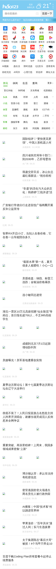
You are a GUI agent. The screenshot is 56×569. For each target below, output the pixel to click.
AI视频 (5, 66)
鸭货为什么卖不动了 (12, 20)
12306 (50, 61)
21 (46, 6)
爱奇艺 (42, 42)
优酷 (14, 61)
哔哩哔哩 (14, 51)
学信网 (14, 42)
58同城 (21, 90)
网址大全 (50, 72)
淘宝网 (23, 51)
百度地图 (23, 42)
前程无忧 (6, 72)
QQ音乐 (39, 66)
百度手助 (41, 51)
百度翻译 (32, 42)
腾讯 (23, 32)
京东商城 (34, 90)
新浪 (42, 32)
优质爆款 (48, 90)
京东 (5, 51)
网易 (51, 32)
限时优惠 (28, 66)
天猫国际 (5, 61)
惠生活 (17, 66)
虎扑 (23, 61)
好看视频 (51, 42)
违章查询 (50, 66)
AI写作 (17, 72)
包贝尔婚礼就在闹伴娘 (33, 20)
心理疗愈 (28, 72)
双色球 (39, 72)
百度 (5, 32)
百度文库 (41, 61)
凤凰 (14, 32)
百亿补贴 (8, 90)
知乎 (32, 61)
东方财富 (5, 42)
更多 (49, 83)
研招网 (51, 51)
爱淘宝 (33, 51)
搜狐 (32, 32)
